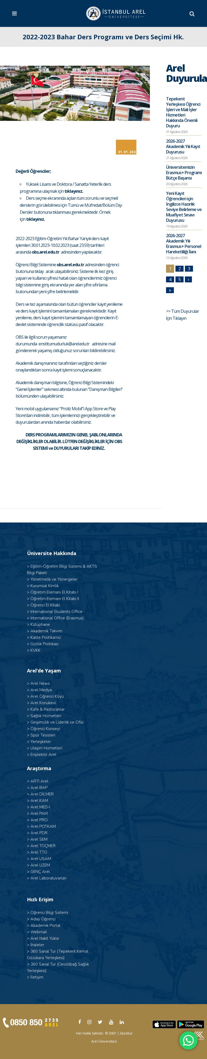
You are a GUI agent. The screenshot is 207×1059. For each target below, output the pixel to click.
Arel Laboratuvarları (48, 878)
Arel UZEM (40, 865)
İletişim (36, 977)
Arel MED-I (40, 807)
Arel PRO (39, 820)
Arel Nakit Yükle (44, 938)
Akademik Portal (45, 925)
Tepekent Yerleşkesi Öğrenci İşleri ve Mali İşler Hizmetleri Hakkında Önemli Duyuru (183, 112)
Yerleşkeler (40, 741)
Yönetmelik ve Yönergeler (54, 579)
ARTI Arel (39, 781)
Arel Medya (41, 690)
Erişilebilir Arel (43, 754)
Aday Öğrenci (43, 919)
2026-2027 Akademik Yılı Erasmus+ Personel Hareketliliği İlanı (183, 244)
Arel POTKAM (43, 826)
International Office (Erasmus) (57, 618)
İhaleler (37, 945)
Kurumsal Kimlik (44, 585)
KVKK (35, 650)
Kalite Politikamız (45, 637)
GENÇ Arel (40, 871)
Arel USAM (40, 858)
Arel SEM (38, 839)
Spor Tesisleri (42, 735)
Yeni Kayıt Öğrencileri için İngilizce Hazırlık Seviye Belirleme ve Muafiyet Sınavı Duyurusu (184, 206)
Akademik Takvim (46, 631)
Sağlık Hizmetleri (45, 715)
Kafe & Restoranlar (47, 709)
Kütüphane (40, 624)
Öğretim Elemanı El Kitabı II (54, 598)
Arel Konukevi (43, 703)
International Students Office (56, 611)
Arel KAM (39, 800)
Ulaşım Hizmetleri (46, 748)
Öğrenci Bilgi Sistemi (49, 912)
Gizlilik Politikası (44, 644)
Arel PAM (39, 813)
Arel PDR (38, 833)
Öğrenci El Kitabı (45, 605)
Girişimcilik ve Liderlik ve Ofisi (57, 722)
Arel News (40, 683)
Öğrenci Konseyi (45, 728)
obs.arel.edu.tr (45, 252)
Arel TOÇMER (43, 845)
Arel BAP (38, 787)
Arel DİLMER (42, 794)
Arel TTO (38, 852)
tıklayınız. (73, 191)
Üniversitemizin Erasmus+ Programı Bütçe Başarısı (184, 172)
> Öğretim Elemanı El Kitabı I (52, 592)
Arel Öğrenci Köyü (47, 696)
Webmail (38, 932)
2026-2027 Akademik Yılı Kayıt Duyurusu (183, 146)
